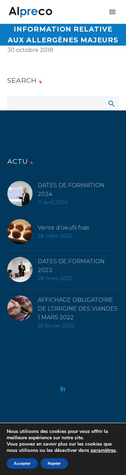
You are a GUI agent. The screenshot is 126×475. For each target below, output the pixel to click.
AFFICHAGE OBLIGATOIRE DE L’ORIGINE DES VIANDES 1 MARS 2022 (78, 309)
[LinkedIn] (63, 388)
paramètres (103, 450)
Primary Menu (112, 12)
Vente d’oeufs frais (63, 227)
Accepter (22, 463)
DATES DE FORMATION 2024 (71, 189)
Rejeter (54, 463)
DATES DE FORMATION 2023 (71, 265)
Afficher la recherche (111, 103)
